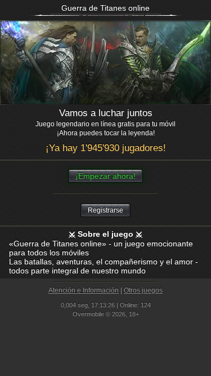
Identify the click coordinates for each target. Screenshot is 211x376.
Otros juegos (143, 290)
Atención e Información (83, 290)
